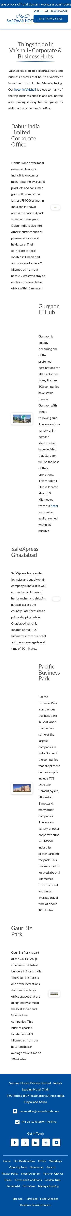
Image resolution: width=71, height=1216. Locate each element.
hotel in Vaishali (25, 89)
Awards (51, 1167)
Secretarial (13, 1186)
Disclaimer (29, 1186)
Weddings (55, 1161)
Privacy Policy (10, 1173)
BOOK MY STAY (51, 18)
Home (7, 1161)
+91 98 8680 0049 (56, 11)
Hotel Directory (30, 1173)
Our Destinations (24, 1161)
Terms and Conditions (28, 1179)
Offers (42, 1161)
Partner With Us (53, 1173)
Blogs (8, 1179)
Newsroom (36, 1167)
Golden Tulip (53, 1179)
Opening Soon (18, 1167)
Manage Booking (48, 1186)
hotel (54, 506)
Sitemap (18, 1198)
